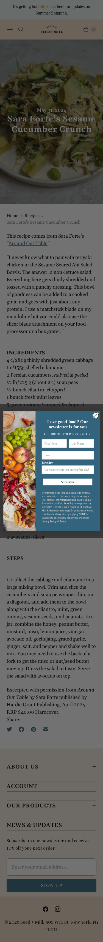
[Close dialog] (96, 415)
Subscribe (67, 482)
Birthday (46, 462)
